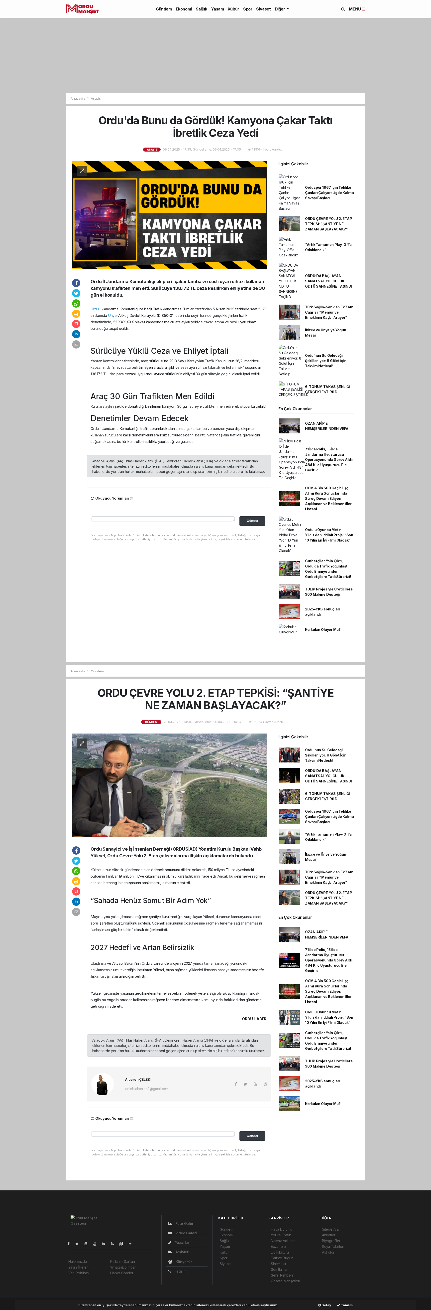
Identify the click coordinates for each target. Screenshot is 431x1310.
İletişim (180, 1271)
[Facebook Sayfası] (71, 1244)
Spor (247, 8)
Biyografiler (331, 1241)
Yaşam (217, 8)
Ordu (95, 309)
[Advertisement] (215, 55)
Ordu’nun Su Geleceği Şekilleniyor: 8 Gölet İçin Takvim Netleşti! (325, 360)
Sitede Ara (330, 1229)
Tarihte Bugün (282, 1258)
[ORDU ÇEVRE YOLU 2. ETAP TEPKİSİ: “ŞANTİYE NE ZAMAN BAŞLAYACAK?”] (169, 785)
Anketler (328, 1235)
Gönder (252, 521)
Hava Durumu (281, 1229)
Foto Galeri (185, 1223)
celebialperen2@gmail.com (147, 1089)
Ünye (112, 315)
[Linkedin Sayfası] (105, 1244)
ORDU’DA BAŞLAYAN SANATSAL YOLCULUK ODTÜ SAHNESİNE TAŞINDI (328, 281)
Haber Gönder (121, 1273)
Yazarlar (181, 1242)
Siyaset (263, 8)
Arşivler (182, 1252)
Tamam (346, 1305)
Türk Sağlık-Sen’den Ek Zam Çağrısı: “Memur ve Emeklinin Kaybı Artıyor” (329, 312)
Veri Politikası (78, 1273)
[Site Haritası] (123, 1244)
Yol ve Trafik (281, 1235)
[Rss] (114, 1244)
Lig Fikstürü (280, 1252)
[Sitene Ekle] (132, 1244)
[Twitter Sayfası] (79, 1244)
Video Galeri (185, 1233)
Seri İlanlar (279, 1269)
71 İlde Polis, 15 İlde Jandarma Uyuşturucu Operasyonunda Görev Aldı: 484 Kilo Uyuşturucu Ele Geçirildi (329, 459)
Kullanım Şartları (122, 1261)
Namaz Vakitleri (283, 1241)
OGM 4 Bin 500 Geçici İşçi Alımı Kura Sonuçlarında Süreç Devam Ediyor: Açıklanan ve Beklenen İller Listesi (328, 498)
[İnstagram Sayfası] (88, 1244)
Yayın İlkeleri (78, 1267)
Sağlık (201, 8)
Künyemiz (183, 1262)
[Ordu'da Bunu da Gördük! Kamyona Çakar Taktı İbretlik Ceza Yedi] (169, 214)
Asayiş (96, 98)
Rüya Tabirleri (333, 1246)
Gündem (164, 8)
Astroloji (328, 1252)
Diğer (280, 8)
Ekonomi (184, 8)
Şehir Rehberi (282, 1275)
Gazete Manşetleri (285, 1281)
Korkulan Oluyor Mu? (323, 629)
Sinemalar (278, 1264)
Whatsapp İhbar (123, 1267)
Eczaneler (279, 1246)
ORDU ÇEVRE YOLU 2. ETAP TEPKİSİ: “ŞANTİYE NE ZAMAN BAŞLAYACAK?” (328, 223)
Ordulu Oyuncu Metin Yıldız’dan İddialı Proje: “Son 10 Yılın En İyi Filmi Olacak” (329, 535)
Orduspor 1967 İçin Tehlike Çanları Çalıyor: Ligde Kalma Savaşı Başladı (329, 192)
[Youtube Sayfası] (96, 1244)
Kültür (233, 8)
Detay (326, 1305)
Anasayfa (78, 98)
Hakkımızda (77, 1261)
